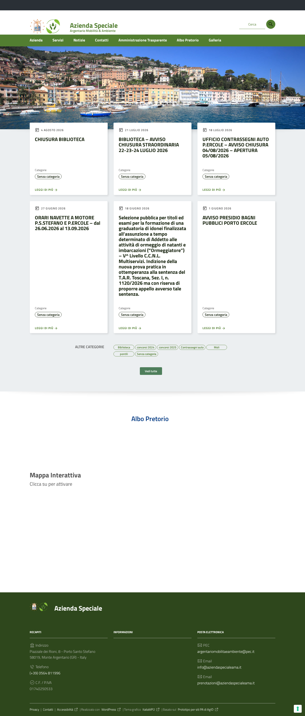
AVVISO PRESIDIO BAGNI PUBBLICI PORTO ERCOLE (230, 220)
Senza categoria (48, 176)
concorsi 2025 (167, 346)
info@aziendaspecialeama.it (219, 667)
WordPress (108, 709)
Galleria (215, 40)
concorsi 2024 (145, 346)
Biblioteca (124, 346)
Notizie (79, 40)
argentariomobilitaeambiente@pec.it (225, 651)
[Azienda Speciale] (40, 607)
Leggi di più (44, 189)
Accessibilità (65, 709)
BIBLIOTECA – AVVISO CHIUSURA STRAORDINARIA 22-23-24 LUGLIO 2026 (149, 144)
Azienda (36, 40)
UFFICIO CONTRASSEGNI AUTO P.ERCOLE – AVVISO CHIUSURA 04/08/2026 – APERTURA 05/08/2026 (236, 147)
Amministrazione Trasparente (142, 40)
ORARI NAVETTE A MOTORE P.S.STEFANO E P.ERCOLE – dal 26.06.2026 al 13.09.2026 (67, 223)
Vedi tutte (151, 371)
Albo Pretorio (188, 40)
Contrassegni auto (192, 346)
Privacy (34, 709)
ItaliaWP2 (149, 709)
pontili (124, 353)
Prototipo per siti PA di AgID (196, 709)
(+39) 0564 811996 (45, 673)
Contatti (102, 40)
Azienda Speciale (94, 26)
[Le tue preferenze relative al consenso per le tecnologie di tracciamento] (298, 709)
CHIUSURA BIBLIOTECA (59, 139)
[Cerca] (270, 24)
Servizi (57, 40)
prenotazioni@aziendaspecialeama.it (226, 683)
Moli (216, 346)
